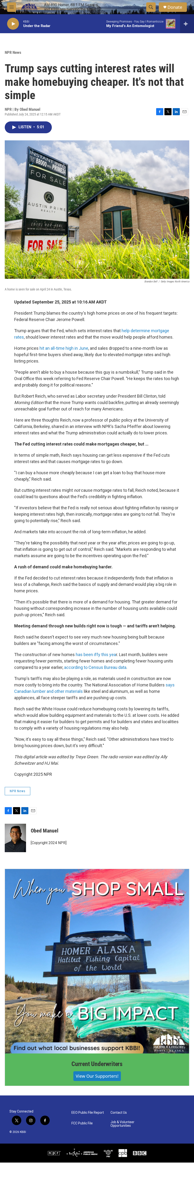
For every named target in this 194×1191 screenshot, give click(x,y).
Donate (175, 7)
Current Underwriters (97, 1063)
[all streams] (187, 23)
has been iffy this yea (96, 654)
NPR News (13, 52)
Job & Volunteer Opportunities (122, 1124)
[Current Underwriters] (97, 961)
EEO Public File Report (87, 1112)
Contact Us (118, 1112)
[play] (13, 24)
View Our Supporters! (97, 1076)
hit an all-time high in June (64, 348)
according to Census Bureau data (95, 667)
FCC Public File (82, 1123)
